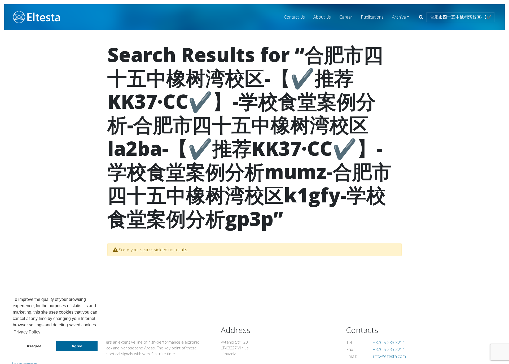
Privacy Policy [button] (27, 332)
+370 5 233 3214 (389, 342)
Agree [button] (77, 346)
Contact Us (294, 17)
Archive (399, 17)
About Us (322, 17)
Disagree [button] (33, 346)
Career (345, 17)
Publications (372, 17)
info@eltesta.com (389, 356)
